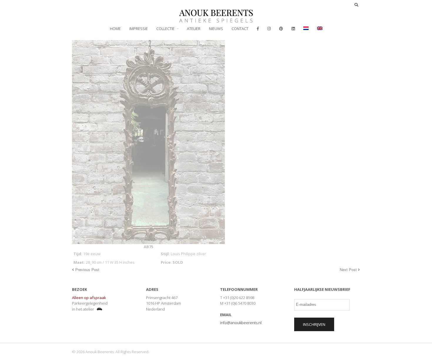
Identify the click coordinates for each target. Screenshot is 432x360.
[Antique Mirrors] (216, 19)
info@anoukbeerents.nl (241, 322)
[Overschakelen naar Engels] (319, 28)
